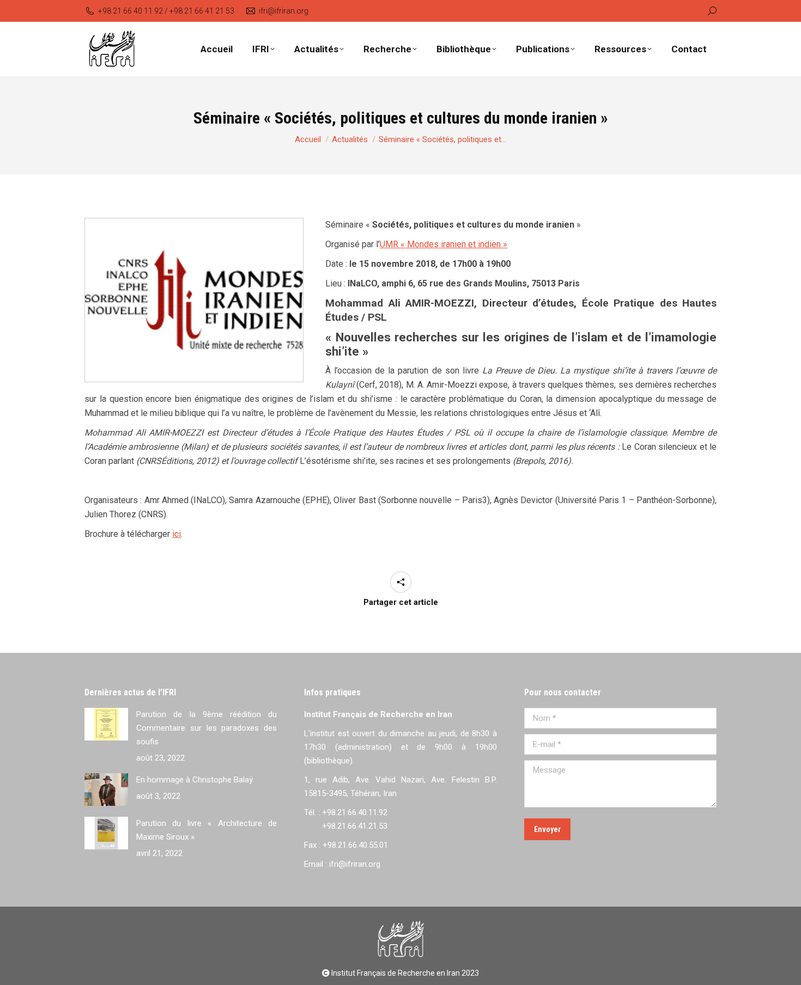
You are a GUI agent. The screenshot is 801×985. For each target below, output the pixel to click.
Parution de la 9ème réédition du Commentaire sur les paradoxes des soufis (206, 728)
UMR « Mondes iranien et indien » (443, 244)
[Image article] (106, 724)
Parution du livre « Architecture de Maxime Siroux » (206, 830)
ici (176, 534)
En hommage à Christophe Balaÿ (194, 780)
